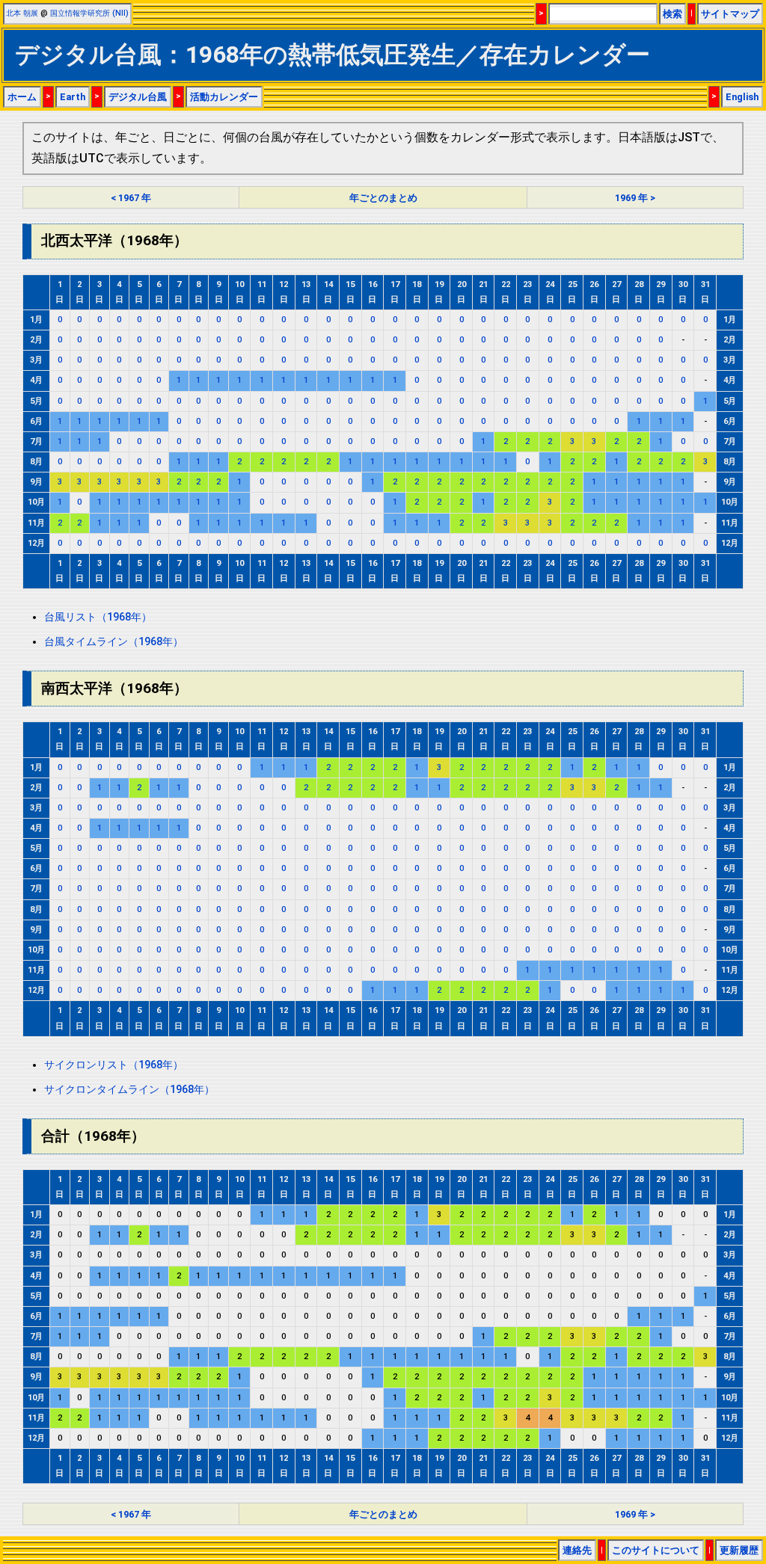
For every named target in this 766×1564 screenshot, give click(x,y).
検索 (672, 13)
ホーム (22, 96)
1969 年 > (635, 197)
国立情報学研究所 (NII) (89, 13)
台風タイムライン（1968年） (113, 641)
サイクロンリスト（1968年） (113, 1065)
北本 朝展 (22, 13)
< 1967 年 (131, 197)
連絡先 (577, 1550)
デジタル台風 (137, 96)
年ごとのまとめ (383, 197)
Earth (72, 96)
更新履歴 (739, 1550)
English (742, 96)
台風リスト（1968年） (98, 617)
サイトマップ (730, 13)
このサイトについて (655, 1550)
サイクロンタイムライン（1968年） (129, 1089)
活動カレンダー (224, 96)
